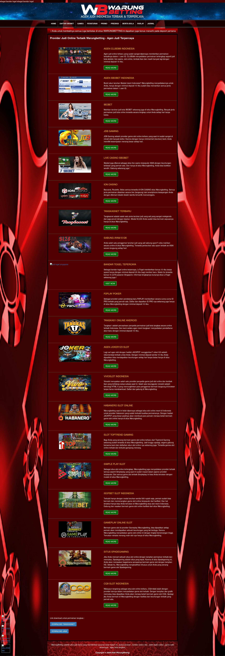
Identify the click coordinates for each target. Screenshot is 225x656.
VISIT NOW (110, 283)
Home (53, 23)
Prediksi (115, 23)
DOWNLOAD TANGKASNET (63, 624)
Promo (104, 23)
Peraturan (92, 23)
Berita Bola (128, 23)
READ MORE (110, 67)
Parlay (140, 23)
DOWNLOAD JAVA (59, 631)
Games (80, 23)
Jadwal (150, 23)
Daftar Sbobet (67, 23)
